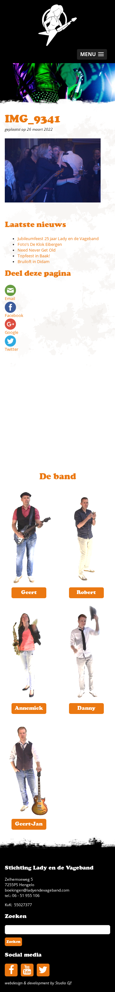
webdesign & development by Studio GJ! (38, 982)
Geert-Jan (28, 824)
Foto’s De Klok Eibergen (40, 244)
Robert (86, 592)
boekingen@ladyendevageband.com (37, 890)
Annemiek (29, 708)
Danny (86, 708)
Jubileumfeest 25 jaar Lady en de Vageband (58, 238)
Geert (29, 592)
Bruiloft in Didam (34, 261)
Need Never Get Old (37, 250)
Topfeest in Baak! (34, 256)
